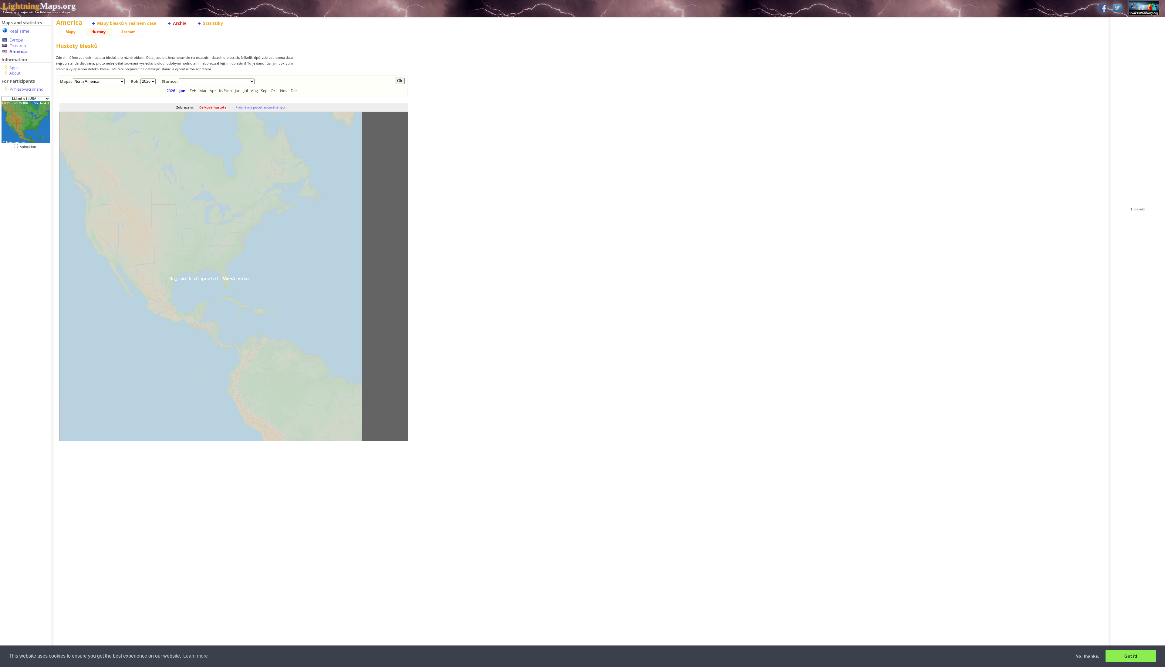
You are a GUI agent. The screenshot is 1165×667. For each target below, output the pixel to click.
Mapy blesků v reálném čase (126, 23)
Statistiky (213, 23)
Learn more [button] (195, 656)
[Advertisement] (26, 273)
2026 (171, 90)
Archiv (179, 23)
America (18, 51)
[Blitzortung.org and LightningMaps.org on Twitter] (1117, 8)
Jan (182, 90)
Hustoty (98, 31)
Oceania (17, 46)
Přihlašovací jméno (26, 89)
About (15, 73)
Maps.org (39, 6)
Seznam (128, 31)
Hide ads (1138, 209)
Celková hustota (213, 107)
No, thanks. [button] (1087, 656)
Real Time (19, 31)
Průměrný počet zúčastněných (260, 107)
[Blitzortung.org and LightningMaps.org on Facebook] (1103, 8)
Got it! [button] (1130, 656)
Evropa (16, 40)
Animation (29, 146)
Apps (14, 67)
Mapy (71, 31)
